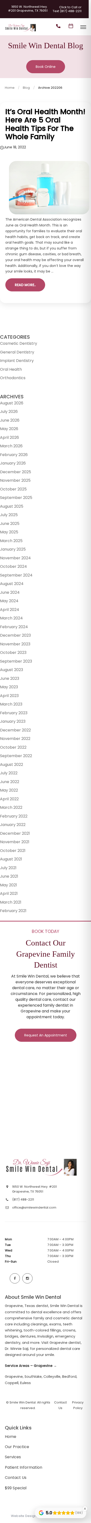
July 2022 (8, 773)
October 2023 (13, 652)
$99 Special (15, 1488)
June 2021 (9, 876)
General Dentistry (17, 352)
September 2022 (16, 756)
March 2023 (11, 704)
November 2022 (15, 738)
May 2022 (9, 790)
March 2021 (10, 902)
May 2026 (9, 429)
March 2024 (11, 618)
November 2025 (15, 480)
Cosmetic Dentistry (18, 343)
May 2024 (9, 601)
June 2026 (9, 420)
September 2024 (16, 575)
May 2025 (9, 532)
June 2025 (9, 523)
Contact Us (15, 1477)
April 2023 (9, 695)
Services (13, 1457)
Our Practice (17, 1447)
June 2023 (9, 678)
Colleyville (51, 1376)
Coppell (11, 1382)
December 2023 (15, 635)
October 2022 (13, 747)
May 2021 (8, 885)
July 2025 (9, 515)
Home (10, 87)
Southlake (33, 1376)
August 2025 (11, 506)
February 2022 (13, 816)
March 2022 (11, 807)
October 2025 (13, 489)
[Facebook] (15, 1278)
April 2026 (9, 437)
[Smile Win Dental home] (42, 1167)
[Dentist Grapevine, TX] (21, 31)
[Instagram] (27, 1278)
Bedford (69, 1376)
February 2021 (13, 911)
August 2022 (11, 764)
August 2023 (11, 670)
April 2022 (9, 799)
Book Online (46, 66)
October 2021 (12, 850)
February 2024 (14, 627)
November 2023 (15, 644)
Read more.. (25, 284)
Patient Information (23, 1467)
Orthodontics (12, 378)
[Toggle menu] (83, 27)
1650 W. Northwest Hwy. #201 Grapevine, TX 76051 (28, 9)
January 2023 (12, 721)
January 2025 (13, 549)
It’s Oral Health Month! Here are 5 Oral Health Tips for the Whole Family (45, 124)
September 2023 (16, 661)
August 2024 (12, 583)
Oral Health (11, 369)
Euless (25, 1382)
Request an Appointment (45, 1035)
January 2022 (12, 824)
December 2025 (15, 472)
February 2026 (14, 454)
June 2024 (10, 592)
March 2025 (11, 541)
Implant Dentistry (17, 360)
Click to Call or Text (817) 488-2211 (67, 9)
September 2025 (16, 497)
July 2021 (8, 868)
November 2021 (14, 842)
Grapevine (14, 1376)
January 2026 (13, 463)
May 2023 (9, 687)
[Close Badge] (85, 1508)
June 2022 (9, 782)
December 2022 (15, 730)
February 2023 (13, 713)
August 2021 (11, 859)
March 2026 (11, 446)
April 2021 (9, 893)
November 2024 (15, 558)
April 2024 (9, 609)
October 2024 (13, 566)
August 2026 (11, 403)
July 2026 (9, 411)
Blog (26, 87)
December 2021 (15, 833)
